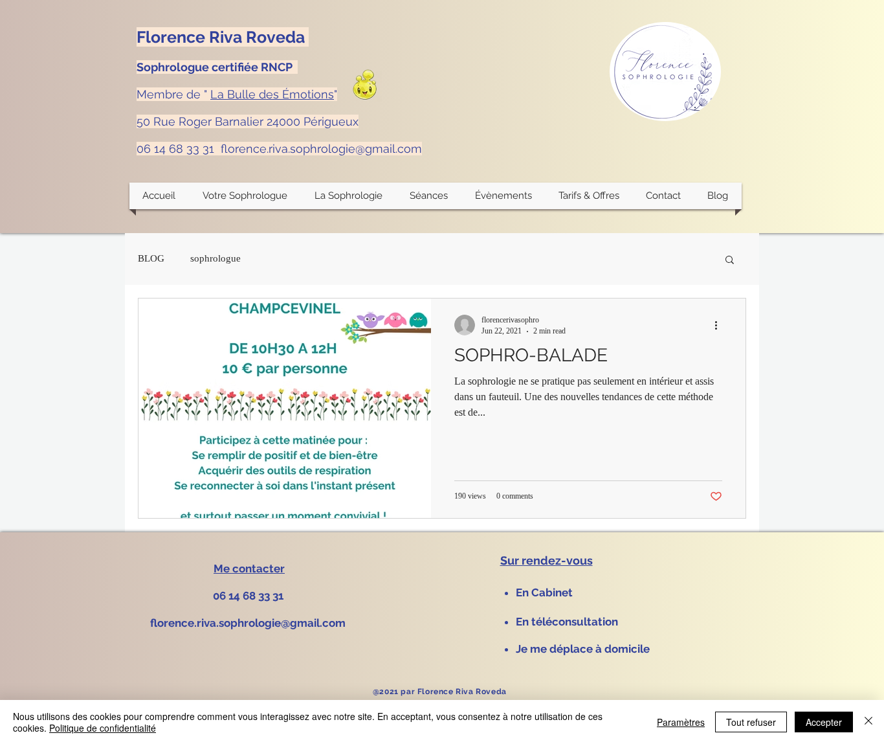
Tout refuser (751, 722)
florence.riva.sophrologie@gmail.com (321, 148)
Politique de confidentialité (102, 727)
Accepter (824, 722)
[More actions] (720, 325)
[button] (349, 196)
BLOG (151, 258)
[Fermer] (868, 722)
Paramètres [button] (681, 722)
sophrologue (215, 258)
